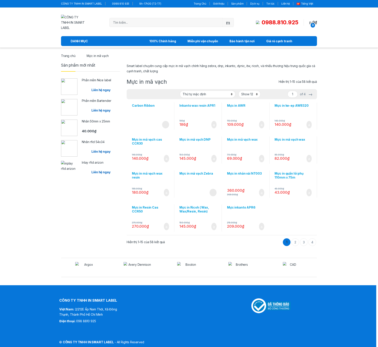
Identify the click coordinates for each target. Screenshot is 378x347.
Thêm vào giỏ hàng (212, 124)
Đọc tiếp (165, 124)
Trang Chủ (200, 3)
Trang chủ (68, 56)
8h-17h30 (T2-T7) (150, 3)
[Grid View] (132, 94)
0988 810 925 (120, 3)
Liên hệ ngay (100, 90)
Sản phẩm (237, 3)
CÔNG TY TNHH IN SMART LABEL (81, 3)
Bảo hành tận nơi (242, 41)
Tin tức (270, 3)
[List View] (145, 94)
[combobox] (166, 22)
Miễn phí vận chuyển (202, 41)
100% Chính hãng (162, 41)
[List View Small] (151, 94)
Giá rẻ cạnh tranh (279, 41)
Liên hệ (285, 3)
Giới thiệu (218, 3)
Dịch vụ (254, 3)
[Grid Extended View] (138, 94)
